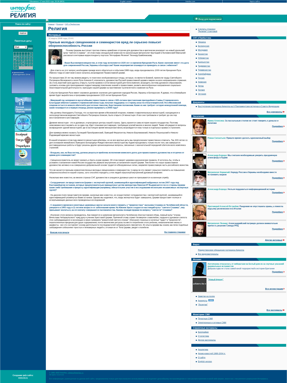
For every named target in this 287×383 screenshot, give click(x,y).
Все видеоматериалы (208, 254)
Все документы (274, 112)
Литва (201, 86)
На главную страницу (175, 232)
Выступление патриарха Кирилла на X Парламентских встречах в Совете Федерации (238, 106)
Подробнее (277, 126)
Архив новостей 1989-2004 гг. (212, 353)
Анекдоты (202, 301)
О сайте (201, 357)
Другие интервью (273, 240)
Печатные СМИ (205, 318)
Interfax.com (190, 1)
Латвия (201, 90)
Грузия (201, 78)
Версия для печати (59, 232)
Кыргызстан (203, 62)
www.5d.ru (23, 378)
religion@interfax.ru (75, 373)
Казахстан (203, 54)
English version (126, 1)
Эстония (202, 94)
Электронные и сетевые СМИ (212, 322)
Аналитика (203, 349)
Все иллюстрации (274, 289)
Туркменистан (204, 70)
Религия (59, 24)
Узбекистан (203, 58)
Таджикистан (204, 66)
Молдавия (203, 50)
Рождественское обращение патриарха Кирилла (221, 250)
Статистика (203, 336)
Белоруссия (203, 46)
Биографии (203, 332)
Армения (202, 82)
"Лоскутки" (203, 305)
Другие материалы (207, 340)
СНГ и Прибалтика (72, 24)
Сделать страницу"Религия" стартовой (207, 30)
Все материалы (274, 310)
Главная (51, 24)
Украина (202, 42)
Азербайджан (204, 74)
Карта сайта (255, 1)
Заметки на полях (206, 296)
